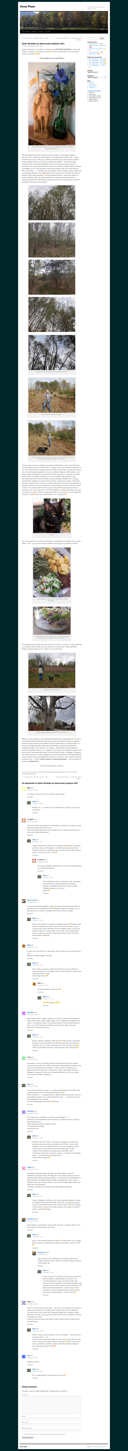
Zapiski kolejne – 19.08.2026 (95, 43)
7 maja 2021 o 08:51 (43, 1254)
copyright (34, 32)
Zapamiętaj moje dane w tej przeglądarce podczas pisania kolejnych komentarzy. (45, 1434)
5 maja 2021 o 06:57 (48, 877)
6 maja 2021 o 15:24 (32, 1221)
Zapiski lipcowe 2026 (93, 54)
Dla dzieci (48, 32)
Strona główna (26, 32)
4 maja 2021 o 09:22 (32, 790)
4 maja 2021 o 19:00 (37, 1037)
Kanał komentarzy (93, 86)
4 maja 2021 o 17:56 (32, 1059)
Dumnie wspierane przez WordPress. (97, 1446)
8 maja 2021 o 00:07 (32, 1358)
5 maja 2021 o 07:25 (43, 985)
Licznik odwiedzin (94, 91)
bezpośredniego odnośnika (29, 773)
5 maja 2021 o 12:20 (32, 1169)
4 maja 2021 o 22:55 (43, 862)
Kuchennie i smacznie (48, 772)
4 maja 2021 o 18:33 (37, 920)
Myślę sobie (58, 772)
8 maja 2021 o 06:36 (37, 1371)
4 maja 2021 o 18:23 (37, 803)
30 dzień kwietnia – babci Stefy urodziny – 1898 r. (35, 38)
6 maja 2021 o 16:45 (37, 1236)
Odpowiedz (30, 797)
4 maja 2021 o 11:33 (32, 902)
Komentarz (25, 1395)
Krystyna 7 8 (31, 1219)
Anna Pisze (27, 6)
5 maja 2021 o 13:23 (37, 1196)
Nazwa (24, 1416)
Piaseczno (64, 772)
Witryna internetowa (27, 1428)
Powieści (41, 32)
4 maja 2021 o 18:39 (37, 965)
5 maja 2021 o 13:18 (48, 998)
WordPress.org (92, 87)
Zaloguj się (91, 82)
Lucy (90, 65)
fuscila (29, 1167)
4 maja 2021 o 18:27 (37, 841)
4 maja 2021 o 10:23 (32, 821)
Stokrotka (30, 1111)
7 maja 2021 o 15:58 (48, 1272)
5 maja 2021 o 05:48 (32, 1113)
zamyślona (30, 1012)
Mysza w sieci (31, 900)
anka (41, 46)
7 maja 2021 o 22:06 (37, 1331)
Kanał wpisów (92, 84)
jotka (28, 945)
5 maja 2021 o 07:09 (37, 1138)
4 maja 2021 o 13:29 (32, 947)
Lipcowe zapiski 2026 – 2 (94, 52)
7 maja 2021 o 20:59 (32, 1304)
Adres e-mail (25, 1422)
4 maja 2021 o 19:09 (32, 1086)
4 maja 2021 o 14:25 (32, 1014)
